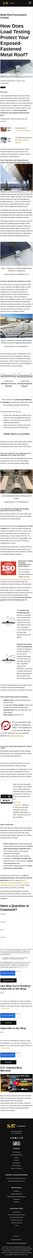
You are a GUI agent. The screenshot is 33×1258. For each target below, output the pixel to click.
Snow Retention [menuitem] (16, 1152)
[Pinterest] (22, 1138)
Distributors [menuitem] (16, 1201)
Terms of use (17, 1243)
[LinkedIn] (11, 1138)
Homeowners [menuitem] (16, 1199)
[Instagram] (17, 1138)
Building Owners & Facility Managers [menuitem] (16, 1196)
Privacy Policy (23, 967)
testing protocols (16, 736)
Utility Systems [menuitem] (16, 1163)
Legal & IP (23, 1243)
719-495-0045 (17, 1133)
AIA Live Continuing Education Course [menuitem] (16, 1178)
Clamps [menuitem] (16, 1157)
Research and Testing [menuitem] (16, 1222)
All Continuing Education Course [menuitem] (16, 1181)
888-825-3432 (18, 1131)
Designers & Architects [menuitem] (16, 1193)
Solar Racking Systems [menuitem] (16, 1154)
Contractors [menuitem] (16, 1191)
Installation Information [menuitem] (16, 1220)
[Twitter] (13, 1138)
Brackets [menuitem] (16, 1160)
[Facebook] (20, 1138)
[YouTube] (15, 1138)
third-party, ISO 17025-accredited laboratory (15, 579)
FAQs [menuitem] (16, 1225)
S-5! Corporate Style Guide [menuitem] (16, 1217)
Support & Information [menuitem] (16, 1168)
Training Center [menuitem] (16, 1212)
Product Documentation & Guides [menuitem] (16, 1214)
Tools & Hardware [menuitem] (16, 1165)
